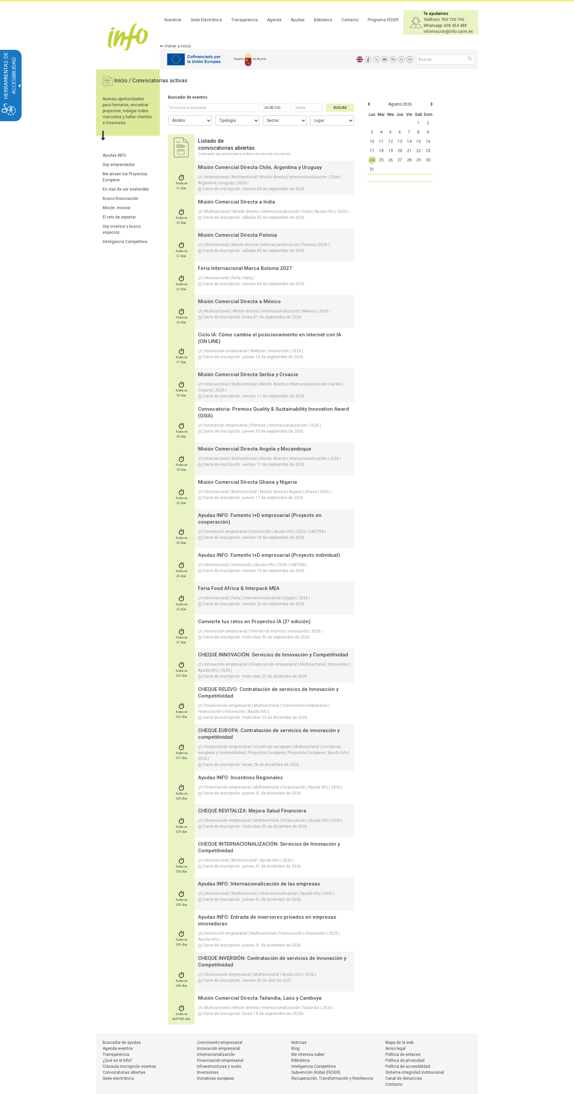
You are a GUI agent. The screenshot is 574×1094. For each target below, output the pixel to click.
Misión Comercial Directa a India (236, 202)
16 (428, 141)
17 (372, 150)
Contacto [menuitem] (349, 20)
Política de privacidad (405, 1060)
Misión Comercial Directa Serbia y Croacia (248, 375)
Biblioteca (300, 1060)
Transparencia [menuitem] (244, 20)
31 (372, 169)
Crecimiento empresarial (219, 1042)
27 (400, 160)
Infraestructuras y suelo (219, 1066)
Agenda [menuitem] (274, 20)
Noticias (299, 1042)
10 (372, 141)
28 (409, 160)
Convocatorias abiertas (124, 1072)
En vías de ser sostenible (126, 189)
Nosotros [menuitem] (172, 20)
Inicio (121, 80)
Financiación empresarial (220, 1060)
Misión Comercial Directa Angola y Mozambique (254, 449)
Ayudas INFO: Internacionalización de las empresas (259, 884)
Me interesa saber (308, 1054)
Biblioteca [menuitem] (323, 20)
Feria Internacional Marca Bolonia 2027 (245, 268)
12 (390, 141)
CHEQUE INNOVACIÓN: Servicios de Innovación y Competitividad (273, 655)
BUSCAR (340, 108)
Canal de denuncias (403, 1078)
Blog (295, 1048)
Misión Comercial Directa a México (239, 301)
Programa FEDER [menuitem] (383, 20)
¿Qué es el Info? (117, 1060)
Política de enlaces (403, 1054)
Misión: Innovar (117, 208)
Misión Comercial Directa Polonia (237, 235)
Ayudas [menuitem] (298, 20)
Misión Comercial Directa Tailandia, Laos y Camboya (260, 998)
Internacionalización (216, 1054)
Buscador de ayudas (122, 1042)
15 (418, 141)
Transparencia (116, 1054)
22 (418, 150)
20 (400, 150)
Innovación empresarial (218, 1048)
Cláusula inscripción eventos (129, 1066)
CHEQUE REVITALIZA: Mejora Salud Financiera (252, 811)
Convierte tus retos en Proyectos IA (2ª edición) (254, 622)
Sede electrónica (118, 1078)
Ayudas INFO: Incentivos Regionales (240, 778)
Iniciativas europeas (215, 1078)
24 (372, 160)
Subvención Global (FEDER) (315, 1072)
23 (428, 150)
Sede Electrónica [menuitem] (206, 20)
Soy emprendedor (119, 164)
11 (381, 141)
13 (400, 141)
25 (381, 160)
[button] (470, 59)
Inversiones (208, 1072)
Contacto (393, 1084)
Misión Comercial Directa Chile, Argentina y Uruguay (260, 167)
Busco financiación (120, 198)
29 (418, 160)
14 (409, 141)
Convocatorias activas (159, 80)
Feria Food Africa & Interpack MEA (238, 588)
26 (390, 160)
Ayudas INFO (114, 155)
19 (390, 150)
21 (409, 150)
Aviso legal (395, 1048)
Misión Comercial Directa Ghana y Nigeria (247, 482)
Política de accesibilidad (407, 1066)
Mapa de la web (399, 1042)
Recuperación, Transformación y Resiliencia (332, 1078)
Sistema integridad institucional (414, 1072)
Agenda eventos (118, 1048)
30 (428, 160)
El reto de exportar (119, 217)
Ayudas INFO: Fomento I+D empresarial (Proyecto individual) (269, 555)
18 (381, 150)
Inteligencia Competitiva (125, 241)
